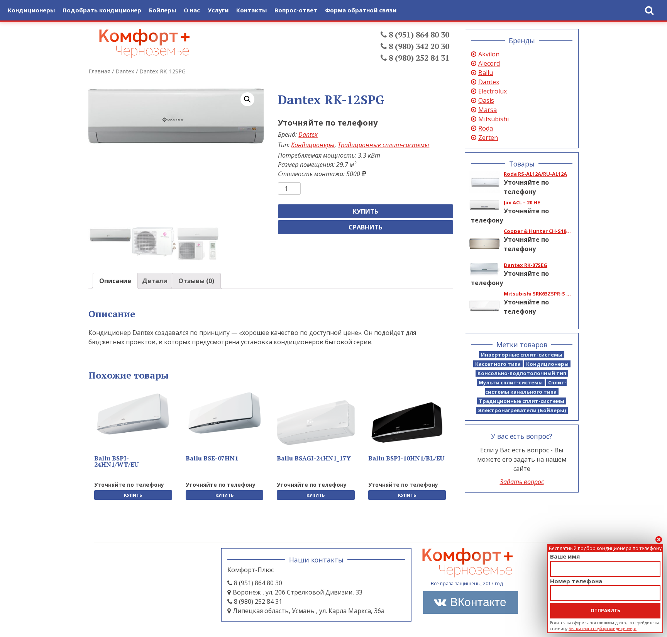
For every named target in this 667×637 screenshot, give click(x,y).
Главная (99, 71)
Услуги (218, 10)
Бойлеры (162, 10)
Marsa (487, 109)
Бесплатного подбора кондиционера (603, 628)
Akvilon (488, 54)
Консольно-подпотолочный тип (521, 373)
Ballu (485, 72)
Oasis (486, 100)
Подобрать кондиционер (102, 10)
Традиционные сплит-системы (383, 145)
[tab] (115, 281)
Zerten (488, 137)
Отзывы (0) (196, 281)
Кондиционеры (313, 145)
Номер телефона (576, 581)
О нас (192, 10)
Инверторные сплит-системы (521, 354)
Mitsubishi (493, 119)
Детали (155, 281)
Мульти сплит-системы (511, 382)
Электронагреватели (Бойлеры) (522, 410)
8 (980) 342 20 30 (418, 46)
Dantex (124, 71)
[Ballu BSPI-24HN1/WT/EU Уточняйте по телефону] (133, 414)
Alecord (489, 63)
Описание (115, 281)
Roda (485, 128)
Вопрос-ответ (295, 10)
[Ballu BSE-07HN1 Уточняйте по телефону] (225, 413)
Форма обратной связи (360, 10)
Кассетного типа (498, 363)
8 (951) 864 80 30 (418, 34)
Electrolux (492, 91)
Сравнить (366, 227)
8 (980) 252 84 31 (418, 58)
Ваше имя (565, 556)
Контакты (251, 10)
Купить (365, 211)
